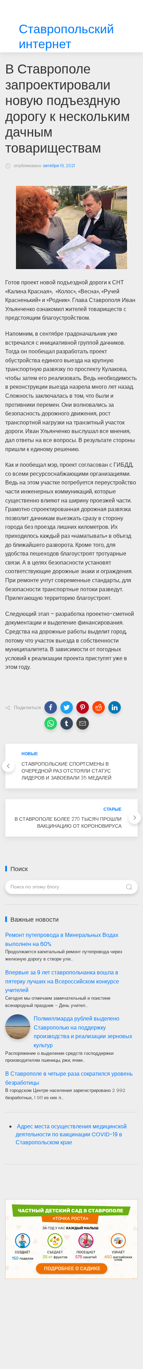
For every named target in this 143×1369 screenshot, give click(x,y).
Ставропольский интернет (66, 37)
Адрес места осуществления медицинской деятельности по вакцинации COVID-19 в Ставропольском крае (71, 1134)
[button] (50, 707)
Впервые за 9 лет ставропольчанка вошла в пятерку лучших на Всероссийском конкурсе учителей (62, 981)
